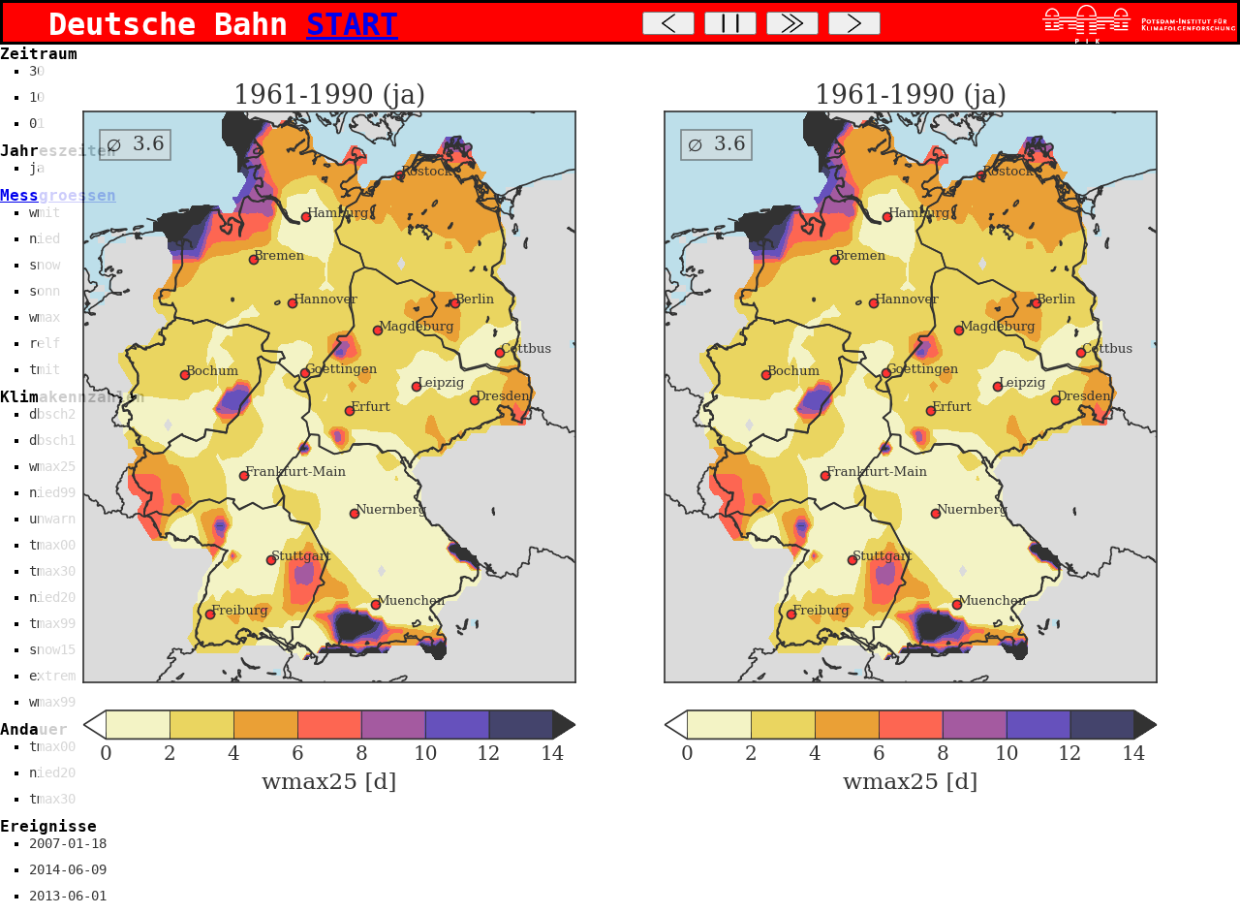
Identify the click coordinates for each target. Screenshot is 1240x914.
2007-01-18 (68, 843)
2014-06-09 (68, 869)
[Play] (792, 23)
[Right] (854, 23)
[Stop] (730, 23)
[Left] (668, 23)
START (352, 24)
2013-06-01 (68, 895)
